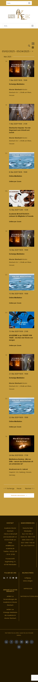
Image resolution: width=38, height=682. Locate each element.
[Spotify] (16, 578)
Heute (19, 488)
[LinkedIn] (4, 578)
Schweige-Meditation (16, 84)
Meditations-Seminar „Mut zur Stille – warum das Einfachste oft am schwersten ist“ (21, 461)
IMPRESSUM (28, 588)
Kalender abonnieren (18, 495)
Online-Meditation (15, 176)
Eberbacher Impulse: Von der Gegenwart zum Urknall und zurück (20, 130)
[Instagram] (10, 578)
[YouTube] (13, 578)
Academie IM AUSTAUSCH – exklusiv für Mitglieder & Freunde (21, 215)
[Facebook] (7, 578)
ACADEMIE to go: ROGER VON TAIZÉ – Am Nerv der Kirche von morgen (21, 337)
